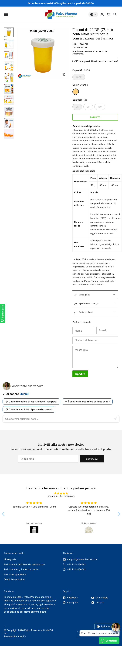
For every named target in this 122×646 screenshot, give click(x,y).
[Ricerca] (115, 14)
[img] (61, 493)
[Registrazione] (102, 14)
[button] (4, 514)
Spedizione (77, 51)
